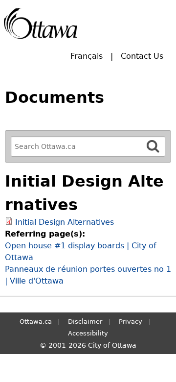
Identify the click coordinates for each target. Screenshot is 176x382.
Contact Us (142, 56)
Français (86, 56)
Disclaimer (85, 321)
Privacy (130, 321)
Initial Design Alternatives (64, 222)
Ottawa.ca (36, 321)
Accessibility (88, 333)
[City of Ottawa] (40, 23)
